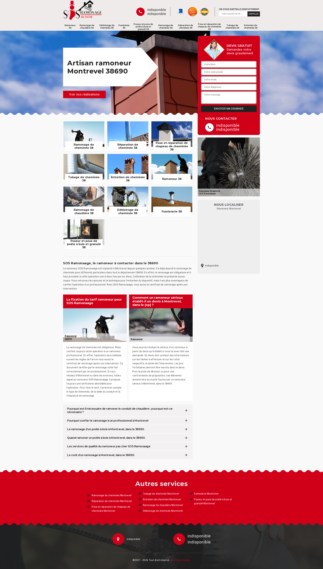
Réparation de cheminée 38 (185, 26)
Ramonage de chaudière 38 (87, 26)
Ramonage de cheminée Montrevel (112, 495)
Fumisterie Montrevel (206, 493)
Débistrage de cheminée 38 (107, 26)
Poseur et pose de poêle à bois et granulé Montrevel (213, 501)
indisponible (156, 10)
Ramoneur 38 (70, 26)
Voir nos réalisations (84, 94)
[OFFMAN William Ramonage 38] (82, 10)
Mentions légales (181, 560)
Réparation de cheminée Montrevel (112, 501)
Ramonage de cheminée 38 (165, 26)
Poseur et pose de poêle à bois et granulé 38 (143, 26)
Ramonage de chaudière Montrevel (163, 505)
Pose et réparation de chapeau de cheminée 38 (209, 26)
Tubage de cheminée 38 (232, 26)
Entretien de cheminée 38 (251, 26)
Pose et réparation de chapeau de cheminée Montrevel (111, 508)
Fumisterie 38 (123, 26)
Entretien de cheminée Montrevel (162, 499)
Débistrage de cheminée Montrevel (163, 510)
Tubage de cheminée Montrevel (161, 493)
